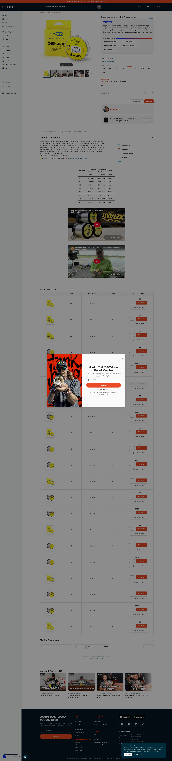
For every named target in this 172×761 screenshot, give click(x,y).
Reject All (137, 754)
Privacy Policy (149, 751)
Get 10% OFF (104, 385)
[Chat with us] (25, 757)
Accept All (128, 754)
